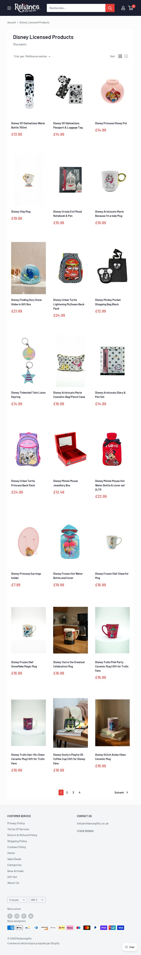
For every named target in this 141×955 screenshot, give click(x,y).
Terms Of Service (18, 829)
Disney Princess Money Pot (111, 123)
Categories (14, 865)
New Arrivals (15, 871)
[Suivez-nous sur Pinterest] (23, 915)
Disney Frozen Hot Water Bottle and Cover (68, 575)
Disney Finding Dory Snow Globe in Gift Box (26, 302)
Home (11, 853)
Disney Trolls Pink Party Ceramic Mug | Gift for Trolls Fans (111, 666)
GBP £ (34, 899)
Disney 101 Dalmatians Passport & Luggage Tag (68, 125)
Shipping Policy (17, 841)
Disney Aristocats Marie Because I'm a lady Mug (109, 213)
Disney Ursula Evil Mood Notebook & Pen (67, 213)
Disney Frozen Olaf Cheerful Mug (111, 575)
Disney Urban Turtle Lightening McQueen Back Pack (68, 304)
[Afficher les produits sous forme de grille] (120, 56)
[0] (130, 8)
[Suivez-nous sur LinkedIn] (30, 915)
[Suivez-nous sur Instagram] (16, 915)
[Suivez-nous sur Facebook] (9, 915)
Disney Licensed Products (34, 22)
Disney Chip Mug (20, 211)
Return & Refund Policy (22, 835)
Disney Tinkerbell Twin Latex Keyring (28, 394)
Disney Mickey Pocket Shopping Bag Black (108, 302)
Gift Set (12, 876)
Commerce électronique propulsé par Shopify (33, 943)
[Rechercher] (110, 8)
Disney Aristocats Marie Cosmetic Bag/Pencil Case (69, 394)
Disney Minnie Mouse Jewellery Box (65, 483)
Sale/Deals (14, 859)
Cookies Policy (16, 847)
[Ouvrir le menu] (9, 8)
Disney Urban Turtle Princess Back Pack (23, 483)
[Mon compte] (123, 8)
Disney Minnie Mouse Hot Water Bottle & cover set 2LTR (110, 485)
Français (14, 899)
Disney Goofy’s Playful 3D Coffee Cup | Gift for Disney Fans (69, 759)
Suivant (119, 792)
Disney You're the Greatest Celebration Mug (69, 664)
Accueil (11, 22)
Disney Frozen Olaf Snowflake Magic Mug (24, 664)
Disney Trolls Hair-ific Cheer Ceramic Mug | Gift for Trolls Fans (28, 759)
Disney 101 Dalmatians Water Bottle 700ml (28, 125)
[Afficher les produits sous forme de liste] (126, 56)
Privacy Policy (16, 823)
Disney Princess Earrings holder (26, 575)
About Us (13, 882)
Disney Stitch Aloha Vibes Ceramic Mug (110, 756)
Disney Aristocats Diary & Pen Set (110, 394)
